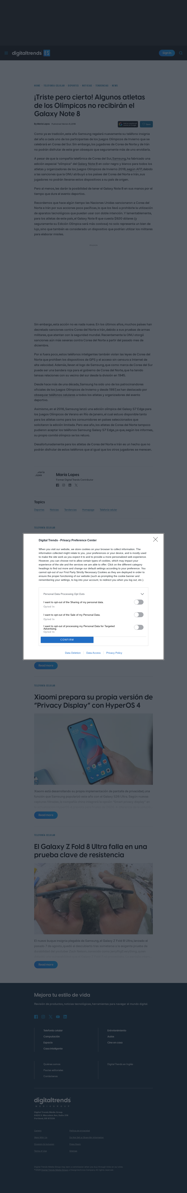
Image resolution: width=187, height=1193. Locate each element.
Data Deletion (73, 652)
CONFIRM (67, 639)
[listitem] (93, 594)
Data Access (93, 652)
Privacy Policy (114, 652)
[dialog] (93, 596)
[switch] (139, 602)
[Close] (156, 540)
